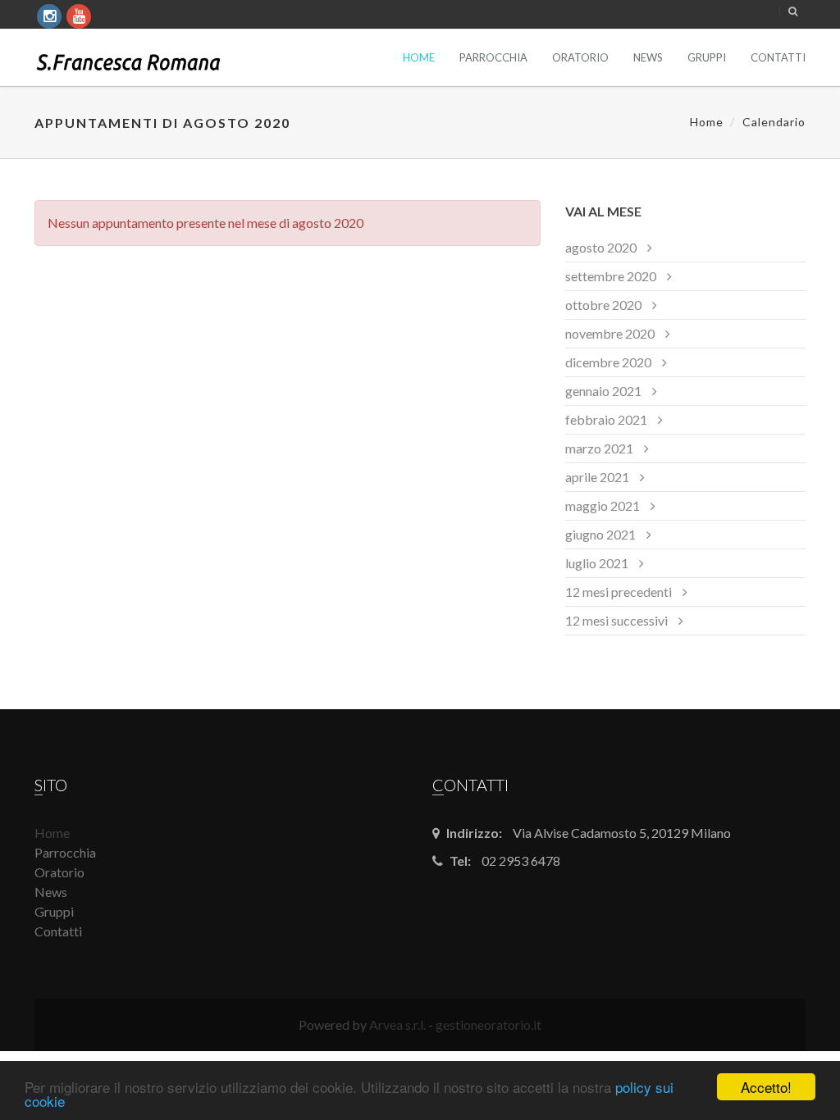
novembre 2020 (610, 333)
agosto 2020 (601, 247)
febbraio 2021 (606, 419)
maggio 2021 (602, 505)
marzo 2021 (599, 448)
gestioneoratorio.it (488, 1024)
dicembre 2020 (608, 362)
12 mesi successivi (616, 620)
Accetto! (766, 1087)
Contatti (778, 57)
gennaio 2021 (603, 390)
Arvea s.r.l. (397, 1024)
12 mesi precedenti (618, 591)
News (648, 57)
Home (419, 57)
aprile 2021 (597, 477)
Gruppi (706, 57)
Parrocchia (493, 57)
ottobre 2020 (603, 304)
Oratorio (580, 57)
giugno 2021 (600, 534)
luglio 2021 (596, 563)
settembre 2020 (610, 276)
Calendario (774, 122)
